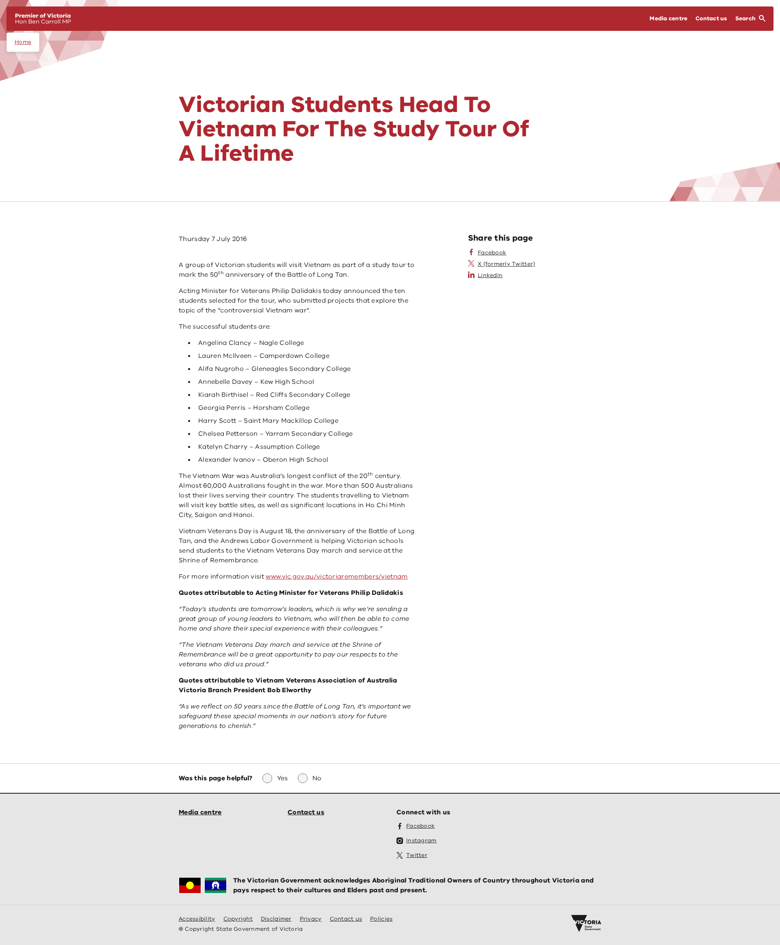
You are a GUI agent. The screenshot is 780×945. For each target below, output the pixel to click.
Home (23, 42)
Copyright (238, 919)
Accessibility (197, 919)
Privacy (311, 919)
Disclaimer (276, 919)
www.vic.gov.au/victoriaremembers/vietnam (336, 576)
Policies (381, 919)
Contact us (306, 812)
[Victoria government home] (586, 923)
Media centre (200, 812)
